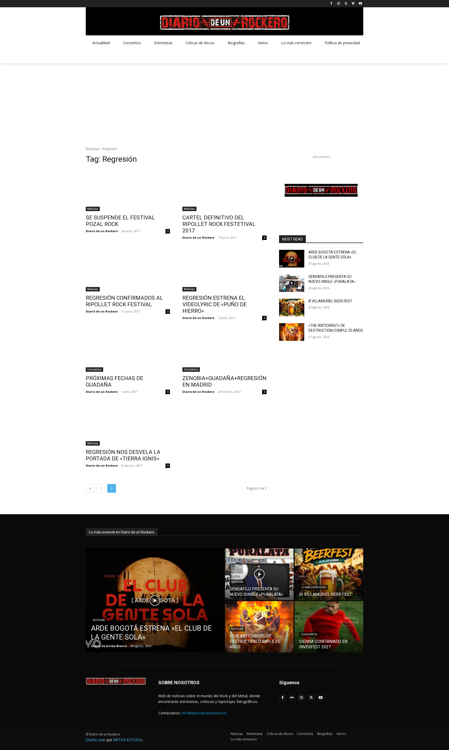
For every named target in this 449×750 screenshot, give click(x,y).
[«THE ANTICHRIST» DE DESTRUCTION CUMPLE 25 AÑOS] (291, 332)
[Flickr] (292, 697)
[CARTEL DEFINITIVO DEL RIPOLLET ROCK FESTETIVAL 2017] (224, 190)
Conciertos (94, 369)
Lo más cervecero (313, 587)
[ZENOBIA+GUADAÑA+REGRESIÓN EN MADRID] (224, 351)
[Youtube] (360, 4)
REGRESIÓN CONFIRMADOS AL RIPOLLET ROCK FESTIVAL (124, 301)
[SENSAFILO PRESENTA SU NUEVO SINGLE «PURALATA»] (291, 283)
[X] (346, 4)
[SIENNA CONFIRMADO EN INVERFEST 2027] (329, 627)
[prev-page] (90, 488)
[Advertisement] (224, 102)
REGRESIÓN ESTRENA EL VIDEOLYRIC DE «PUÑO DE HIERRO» (214, 304)
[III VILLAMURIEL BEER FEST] (291, 307)
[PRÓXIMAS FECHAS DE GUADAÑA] (128, 351)
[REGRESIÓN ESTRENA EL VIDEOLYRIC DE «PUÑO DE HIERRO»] (224, 270)
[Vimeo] (353, 4)
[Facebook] (331, 4)
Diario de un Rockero (102, 231)
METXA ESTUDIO (127, 740)
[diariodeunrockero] (224, 22)
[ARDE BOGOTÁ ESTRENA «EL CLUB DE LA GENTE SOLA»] (291, 259)
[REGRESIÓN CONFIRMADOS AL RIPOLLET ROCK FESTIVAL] (128, 270)
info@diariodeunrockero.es (204, 712)
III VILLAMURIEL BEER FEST (330, 301)
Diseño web (95, 740)
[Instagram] (339, 4)
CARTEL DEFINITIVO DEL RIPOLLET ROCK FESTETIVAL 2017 (218, 224)
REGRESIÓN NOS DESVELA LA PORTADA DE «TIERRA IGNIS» (123, 455)
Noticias (92, 209)
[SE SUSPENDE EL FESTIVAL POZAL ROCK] (128, 190)
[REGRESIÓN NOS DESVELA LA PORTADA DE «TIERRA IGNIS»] (128, 424)
